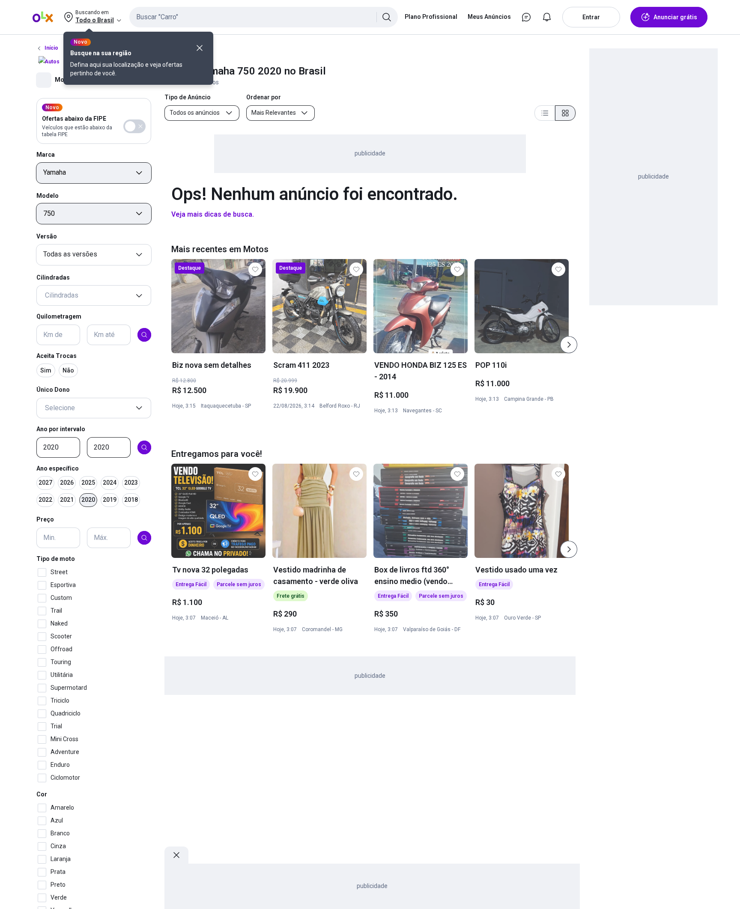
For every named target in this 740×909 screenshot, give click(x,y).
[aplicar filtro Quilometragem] (144, 335)
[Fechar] (199, 48)
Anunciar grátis (675, 17)
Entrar (591, 17)
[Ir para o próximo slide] (568, 344)
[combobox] (263, 17)
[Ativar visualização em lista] (544, 113)
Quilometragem (58, 316)
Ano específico (57, 468)
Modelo (47, 195)
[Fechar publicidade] (176, 855)
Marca (45, 154)
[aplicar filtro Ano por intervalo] (144, 447)
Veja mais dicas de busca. (212, 214)
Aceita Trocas (56, 355)
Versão (46, 236)
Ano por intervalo (60, 429)
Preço (45, 519)
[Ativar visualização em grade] (565, 113)
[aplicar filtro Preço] (144, 538)
